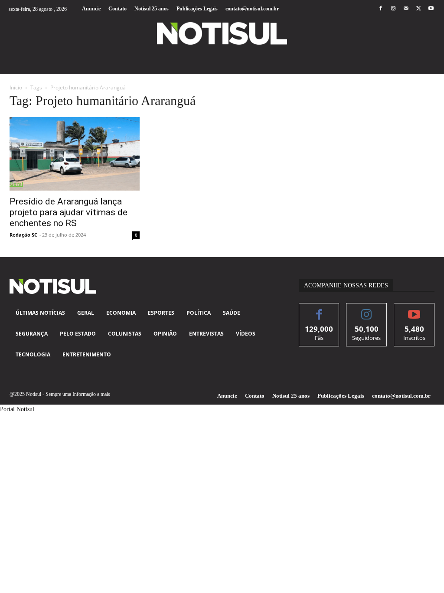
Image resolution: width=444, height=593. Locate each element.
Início (16, 87)
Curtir (319, 309)
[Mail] (406, 9)
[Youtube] (431, 9)
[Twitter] (419, 9)
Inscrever (414, 309)
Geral (16, 184)
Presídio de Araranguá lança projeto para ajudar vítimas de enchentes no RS (68, 212)
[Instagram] (393, 9)
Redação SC (23, 234)
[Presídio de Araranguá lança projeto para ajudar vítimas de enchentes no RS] (75, 154)
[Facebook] (380, 9)
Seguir (366, 309)
